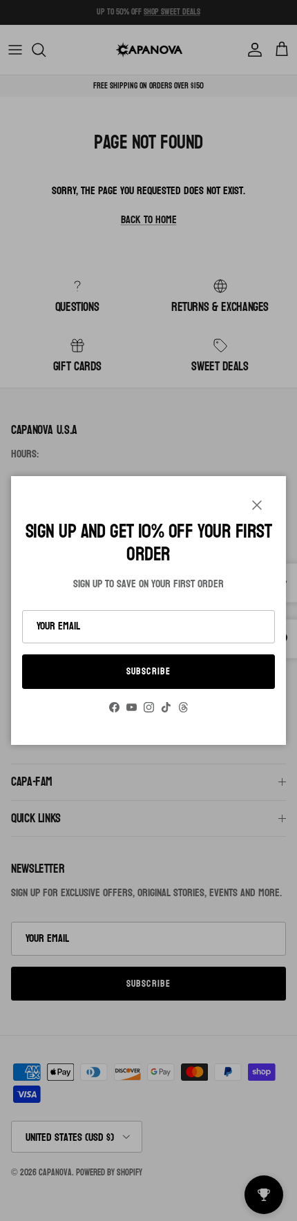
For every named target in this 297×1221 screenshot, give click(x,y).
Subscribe (148, 671)
